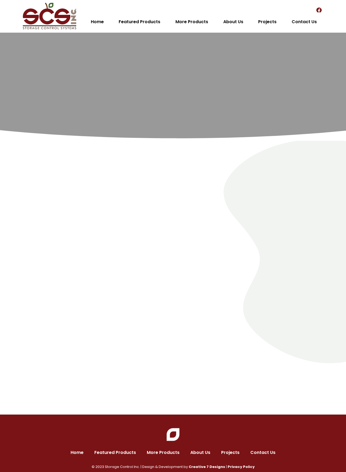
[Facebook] (319, 10)
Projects (267, 22)
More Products (191, 22)
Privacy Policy (241, 466)
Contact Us (304, 22)
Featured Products (139, 22)
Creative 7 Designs (207, 466)
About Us (233, 22)
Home (97, 22)
